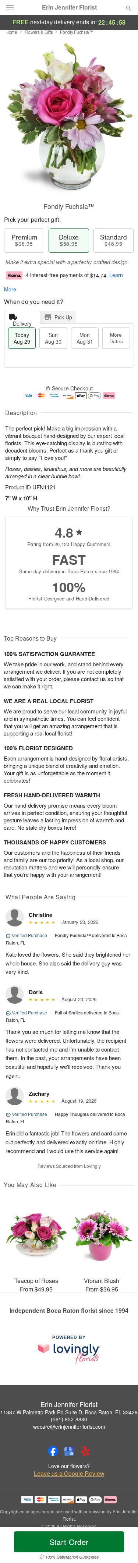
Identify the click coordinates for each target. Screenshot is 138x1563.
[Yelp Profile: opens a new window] (85, 1451)
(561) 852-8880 (69, 1419)
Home (11, 32)
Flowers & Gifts (39, 32)
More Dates (116, 338)
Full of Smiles (69, 1012)
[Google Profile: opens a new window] (69, 1451)
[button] (122, 1546)
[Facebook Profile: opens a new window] (53, 1451)
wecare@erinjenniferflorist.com (69, 1426)
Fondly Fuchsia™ (73, 935)
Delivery (22, 322)
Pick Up (63, 317)
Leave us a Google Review (69, 1474)
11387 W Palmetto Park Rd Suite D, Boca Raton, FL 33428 (69, 1412)
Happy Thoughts (72, 1114)
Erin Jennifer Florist (69, 7)
